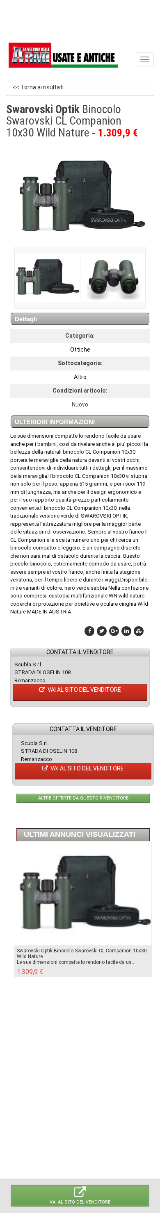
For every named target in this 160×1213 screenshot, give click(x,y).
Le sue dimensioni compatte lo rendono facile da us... (76, 962)
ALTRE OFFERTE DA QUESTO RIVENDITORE (83, 798)
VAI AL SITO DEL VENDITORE (83, 689)
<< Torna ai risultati (38, 87)
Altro (80, 377)
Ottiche (80, 349)
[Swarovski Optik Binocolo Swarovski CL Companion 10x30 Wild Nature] (47, 277)
